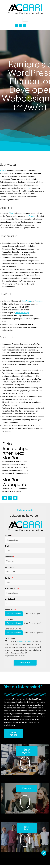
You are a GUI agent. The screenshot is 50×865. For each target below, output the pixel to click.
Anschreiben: (10, 610)
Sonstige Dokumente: (13, 629)
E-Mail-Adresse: (12, 589)
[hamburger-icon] (25, 19)
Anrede (8, 535)
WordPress (26, 301)
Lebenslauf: (10, 619)
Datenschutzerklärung (24, 641)
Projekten (33, 216)
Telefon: (9, 578)
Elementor (39, 301)
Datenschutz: (11, 638)
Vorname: (9, 557)
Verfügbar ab (10, 599)
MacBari (3, 170)
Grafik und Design (22, 313)
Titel (7, 546)
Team (29, 188)
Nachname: (10, 567)
